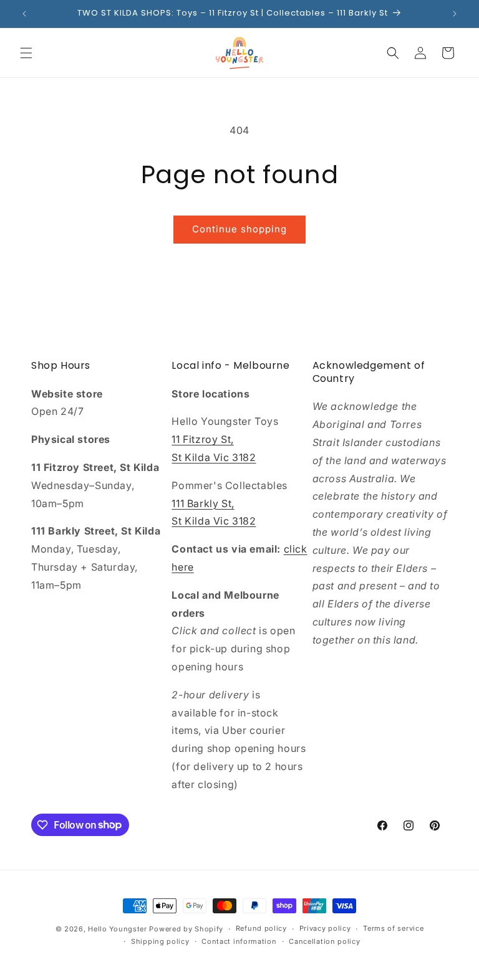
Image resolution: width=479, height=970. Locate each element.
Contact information (238, 941)
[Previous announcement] (24, 13)
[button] (26, 53)
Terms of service (393, 928)
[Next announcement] (454, 13)
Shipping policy (160, 941)
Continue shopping (239, 229)
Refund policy (261, 928)
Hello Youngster (117, 929)
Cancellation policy (324, 941)
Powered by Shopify (186, 929)
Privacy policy (325, 928)
